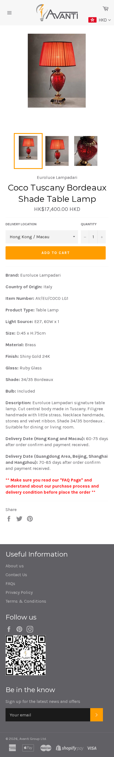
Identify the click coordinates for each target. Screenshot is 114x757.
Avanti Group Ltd (32, 739)
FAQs (10, 583)
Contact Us (16, 574)
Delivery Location (21, 224)
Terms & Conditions (26, 601)
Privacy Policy (19, 592)
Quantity (89, 224)
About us (15, 565)
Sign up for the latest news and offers (43, 701)
